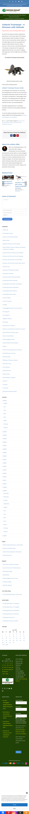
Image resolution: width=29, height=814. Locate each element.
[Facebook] (2, 688)
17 (13, 638)
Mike (4, 120)
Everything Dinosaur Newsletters (11, 287)
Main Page (5, 322)
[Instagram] (2, 691)
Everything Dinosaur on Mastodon (11, 610)
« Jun (3, 644)
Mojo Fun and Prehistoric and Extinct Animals (14, 329)
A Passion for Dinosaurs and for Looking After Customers (7, 733)
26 (20, 640)
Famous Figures (7, 297)
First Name (18, 706)
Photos (16, 122)
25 (17, 640)
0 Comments (9, 124)
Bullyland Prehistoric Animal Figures (11, 243)
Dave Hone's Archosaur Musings (10, 564)
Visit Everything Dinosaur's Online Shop (12, 594)
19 (20, 638)
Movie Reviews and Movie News (10, 332)
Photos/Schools (6, 356)
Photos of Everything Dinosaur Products (12, 349)
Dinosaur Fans (21, 120)
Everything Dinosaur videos (9, 294)
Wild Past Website (7, 585)
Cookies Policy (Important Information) (12, 551)
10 (13, 636)
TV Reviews (5, 388)
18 (16, 638)
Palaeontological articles (9, 339)
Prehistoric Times (7, 363)
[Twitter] (4, 688)
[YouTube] (9, 688)
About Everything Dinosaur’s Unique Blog (13, 545)
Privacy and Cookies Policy (9, 548)
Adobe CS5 (5, 230)
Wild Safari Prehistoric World (10, 391)
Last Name (18, 713)
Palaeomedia (6, 574)
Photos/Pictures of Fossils (9, 353)
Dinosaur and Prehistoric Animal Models (12, 259)
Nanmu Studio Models (8, 336)
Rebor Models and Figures (9, 377)
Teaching (5, 384)
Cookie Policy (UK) (7, 555)
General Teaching (7, 301)
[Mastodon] (11, 688)
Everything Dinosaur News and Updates (12, 284)
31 (13, 642)
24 (13, 640)
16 (9, 638)
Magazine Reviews (7, 318)
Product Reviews (7, 370)
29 (6, 642)
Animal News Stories (8, 233)
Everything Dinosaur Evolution (10, 280)
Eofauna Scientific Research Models (11, 277)
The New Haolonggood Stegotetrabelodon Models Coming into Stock (8, 704)
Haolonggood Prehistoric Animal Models (12, 308)
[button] (27, 793)
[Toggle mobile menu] (26, 10)
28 (2, 642)
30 (10, 642)
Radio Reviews (6, 374)
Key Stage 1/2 (6, 311)
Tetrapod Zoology (7, 581)
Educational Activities (8, 273)
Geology (5, 304)
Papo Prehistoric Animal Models (10, 342)
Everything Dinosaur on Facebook (11, 603)
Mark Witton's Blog (7, 571)
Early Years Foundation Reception (11, 270)
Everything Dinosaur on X (9, 617)
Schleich (5, 381)
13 (23, 636)
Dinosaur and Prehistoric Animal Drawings (13, 256)
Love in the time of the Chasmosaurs (12, 567)
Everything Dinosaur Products (8, 122)
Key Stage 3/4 (6, 315)
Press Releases (6, 367)
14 (2, 638)
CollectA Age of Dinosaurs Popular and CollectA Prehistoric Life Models (14, 248)
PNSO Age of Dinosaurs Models (10, 360)
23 (10, 640)
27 (23, 640)
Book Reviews (6, 240)
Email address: (19, 700)
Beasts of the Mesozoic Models (10, 237)
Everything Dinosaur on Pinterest (11, 614)
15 (6, 638)
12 (20, 636)
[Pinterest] (7, 688)
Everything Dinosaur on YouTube (10, 620)
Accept (14, 804)
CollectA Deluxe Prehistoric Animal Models (13, 252)
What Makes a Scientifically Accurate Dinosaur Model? (7, 715)
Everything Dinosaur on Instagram (11, 607)
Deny (14, 808)
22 (6, 640)
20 (24, 638)
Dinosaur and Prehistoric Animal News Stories (14, 263)
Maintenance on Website (9, 325)
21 (2, 640)
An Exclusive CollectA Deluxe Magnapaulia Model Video (7, 724)
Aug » (7, 644)
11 (16, 636)
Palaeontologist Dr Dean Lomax (10, 578)
